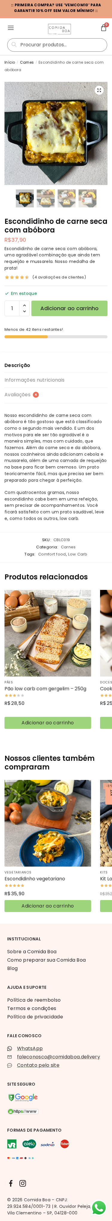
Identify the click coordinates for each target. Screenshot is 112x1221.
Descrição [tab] (17, 365)
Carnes (27, 62)
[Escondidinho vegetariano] (47, 823)
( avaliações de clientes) (59, 277)
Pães (8, 682)
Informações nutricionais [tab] (34, 380)
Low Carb (77, 554)
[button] (99, 90)
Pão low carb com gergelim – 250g (45, 688)
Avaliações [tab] (20, 394)
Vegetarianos (17, 872)
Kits (104, 872)
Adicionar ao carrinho (69, 308)
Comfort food (52, 554)
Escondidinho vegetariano (34, 878)
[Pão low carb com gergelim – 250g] (47, 633)
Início (9, 62)
